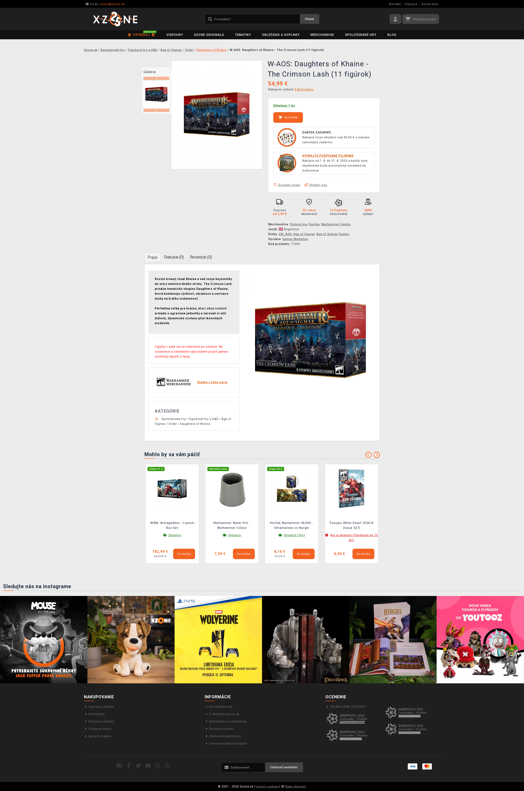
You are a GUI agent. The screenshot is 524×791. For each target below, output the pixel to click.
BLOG (391, 35)
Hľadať (309, 19)
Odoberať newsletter (284, 767)
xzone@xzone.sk (107, 4)
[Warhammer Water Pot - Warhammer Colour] (232, 488)
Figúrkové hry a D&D (203, 419)
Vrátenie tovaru (100, 728)
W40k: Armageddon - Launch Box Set (172, 525)
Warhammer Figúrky (336, 224)
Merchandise (322, 35)
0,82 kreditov (304, 89)
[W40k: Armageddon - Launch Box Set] (172, 488)
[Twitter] (138, 766)
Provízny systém (221, 728)
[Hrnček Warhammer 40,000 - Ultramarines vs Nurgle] (291, 488)
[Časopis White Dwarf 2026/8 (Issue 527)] (351, 488)
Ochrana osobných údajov (228, 743)
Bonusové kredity (101, 721)
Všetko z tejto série (212, 382)
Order (173, 423)
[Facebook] (129, 766)
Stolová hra (298, 224)
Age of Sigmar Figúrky (332, 234)
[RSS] (167, 766)
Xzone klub (430, 4)
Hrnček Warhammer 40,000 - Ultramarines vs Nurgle (292, 525)
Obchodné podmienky (225, 736)
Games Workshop (295, 239)
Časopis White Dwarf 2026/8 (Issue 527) (351, 525)
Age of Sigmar (304, 234)
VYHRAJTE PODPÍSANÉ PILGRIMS (328, 155)
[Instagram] (158, 766)
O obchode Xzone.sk (224, 714)
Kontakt (395, 4)
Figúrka (314, 224)
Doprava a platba (101, 706)
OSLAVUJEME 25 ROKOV (348, 706)
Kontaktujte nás (221, 706)
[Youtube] (148, 766)
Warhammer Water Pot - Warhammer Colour (232, 525)
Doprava (411, 4)
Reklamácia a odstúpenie (227, 721)
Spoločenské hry (360, 35)
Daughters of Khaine (195, 423)
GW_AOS (285, 234)
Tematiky (243, 35)
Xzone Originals (209, 35)
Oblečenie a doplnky (280, 35)
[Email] (119, 766)
